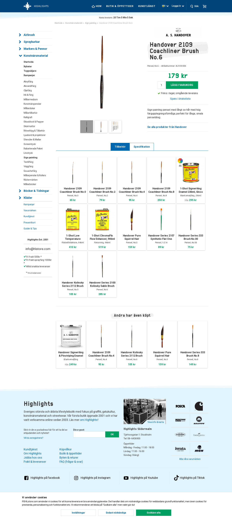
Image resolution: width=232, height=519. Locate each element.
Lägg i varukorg (182, 85)
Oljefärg (28, 90)
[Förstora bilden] (101, 71)
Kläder (28, 197)
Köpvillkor (65, 449)
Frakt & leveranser (35, 461)
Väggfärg (28, 166)
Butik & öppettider (120, 6)
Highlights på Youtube (144, 477)
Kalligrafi (28, 117)
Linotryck (28, 153)
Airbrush (29, 34)
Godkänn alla (154, 512)
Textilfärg (28, 162)
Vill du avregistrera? (33, 438)
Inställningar (78, 512)
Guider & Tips (30, 228)
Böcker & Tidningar (36, 190)
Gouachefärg (30, 171)
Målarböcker (30, 184)
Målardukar (29, 108)
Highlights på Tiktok (192, 477)
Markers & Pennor (35, 48)
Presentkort (30, 222)
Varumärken (30, 210)
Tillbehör (120, 146)
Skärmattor (29, 126)
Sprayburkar (32, 41)
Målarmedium (31, 99)
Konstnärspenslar (32, 104)
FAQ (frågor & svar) (71, 461)
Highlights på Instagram (95, 477)
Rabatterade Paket (33, 148)
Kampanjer (29, 204)
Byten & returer (68, 457)
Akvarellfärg (30, 86)
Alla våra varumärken (190, 459)
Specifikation (142, 146)
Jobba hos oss (33, 457)
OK (112, 434)
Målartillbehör (30, 113)
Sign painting (30, 157)
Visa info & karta (156, 422)
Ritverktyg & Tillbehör (34, 130)
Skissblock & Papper (34, 121)
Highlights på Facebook (45, 477)
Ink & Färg (28, 95)
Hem (98, 6)
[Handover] (177, 32)
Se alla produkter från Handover (167, 126)
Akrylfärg (28, 81)
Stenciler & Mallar (32, 139)
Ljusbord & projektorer (35, 135)
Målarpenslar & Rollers (35, 175)
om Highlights (89, 419)
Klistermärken (31, 180)
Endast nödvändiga (116, 512)
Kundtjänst (146, 6)
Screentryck (30, 144)
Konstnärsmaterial (36, 55)
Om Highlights (33, 453)
